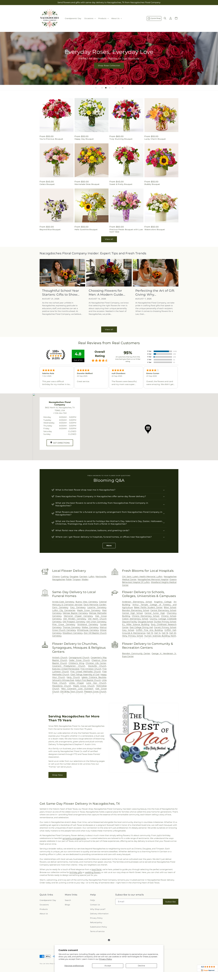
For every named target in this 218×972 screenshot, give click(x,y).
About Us (44, 913)
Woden (85, 579)
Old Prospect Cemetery (74, 621)
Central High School (132, 613)
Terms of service (97, 931)
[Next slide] (116, 88)
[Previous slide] (96, 88)
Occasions (44, 905)
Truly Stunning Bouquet (121, 139)
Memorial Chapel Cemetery (78, 616)
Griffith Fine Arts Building (149, 630)
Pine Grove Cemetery (63, 624)
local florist (97, 869)
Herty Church (73, 677)
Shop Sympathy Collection (109, 69)
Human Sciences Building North (160, 636)
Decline (141, 965)
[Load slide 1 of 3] (102, 88)
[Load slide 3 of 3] (110, 88)
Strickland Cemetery (87, 624)
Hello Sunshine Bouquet (86, 229)
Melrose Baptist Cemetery (75, 613)
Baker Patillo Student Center (148, 607)
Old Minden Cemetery (74, 619)
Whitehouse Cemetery (88, 630)
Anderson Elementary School (137, 602)
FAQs (92, 900)
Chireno (56, 576)
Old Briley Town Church (71, 691)
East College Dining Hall (141, 627)
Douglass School (145, 621)
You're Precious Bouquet (51, 139)
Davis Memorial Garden (95, 604)
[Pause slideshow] (122, 88)
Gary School (128, 630)
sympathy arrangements (74, 838)
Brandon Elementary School (135, 610)
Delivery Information (99, 913)
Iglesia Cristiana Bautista (93, 677)
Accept (107, 965)
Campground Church (79, 657)
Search (68, 900)
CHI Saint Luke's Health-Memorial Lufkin (142, 576)
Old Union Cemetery (96, 621)
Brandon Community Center (136, 653)
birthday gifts (76, 872)
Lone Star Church (96, 683)
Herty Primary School (132, 636)
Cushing (65, 576)
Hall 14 (157, 633)
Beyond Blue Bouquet (50, 229)
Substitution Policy (98, 927)
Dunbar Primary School (165, 621)
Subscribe (170, 901)
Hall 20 (172, 633)
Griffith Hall (170, 630)
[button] (90, 18)
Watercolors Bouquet (154, 229)
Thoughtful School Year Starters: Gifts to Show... (60, 292)
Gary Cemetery (77, 607)
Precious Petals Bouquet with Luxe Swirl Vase (126, 230)
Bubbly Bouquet (152, 184)
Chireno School (168, 616)
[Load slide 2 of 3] (106, 88)
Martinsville (101, 576)
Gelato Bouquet (47, 184)
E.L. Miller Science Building (135, 624)
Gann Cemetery (60, 607)
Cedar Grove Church (79, 660)
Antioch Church (59, 657)
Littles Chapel (76, 683)
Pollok (69, 579)
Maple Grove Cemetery (88, 610)
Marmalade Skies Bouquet (87, 184)
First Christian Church (90, 669)
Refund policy (96, 922)
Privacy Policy (105, 959)
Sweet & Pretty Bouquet (121, 184)
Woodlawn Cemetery (72, 633)
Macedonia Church (61, 686)
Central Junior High (155, 613)
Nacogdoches (58, 579)
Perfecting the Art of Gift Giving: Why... (155, 292)
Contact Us (95, 905)
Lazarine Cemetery (96, 607)
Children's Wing (76, 663)
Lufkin (91, 576)
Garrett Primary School (165, 627)
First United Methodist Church (85, 671)
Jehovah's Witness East (63, 680)
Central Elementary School (163, 610)
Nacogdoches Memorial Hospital (153, 579)
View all (109, 239)
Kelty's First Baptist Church (88, 680)
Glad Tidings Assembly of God (84, 674)
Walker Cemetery (90, 627)
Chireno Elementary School (145, 616)
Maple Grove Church (83, 686)
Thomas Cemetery (71, 627)
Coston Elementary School (135, 619)
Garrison (83, 576)
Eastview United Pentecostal (65, 669)
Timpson (77, 579)
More (109, 545)
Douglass (74, 576)
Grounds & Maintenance (133, 633)
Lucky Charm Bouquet (155, 139)
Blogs (67, 905)
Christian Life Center (96, 663)
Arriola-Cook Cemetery (63, 602)
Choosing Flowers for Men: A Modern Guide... (107, 292)
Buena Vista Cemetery (87, 602)
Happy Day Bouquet (84, 139)
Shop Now (57, 775)
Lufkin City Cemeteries (63, 610)
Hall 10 (150, 633)
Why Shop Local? (97, 909)
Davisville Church (97, 666)
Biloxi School (170, 607)
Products (44, 909)
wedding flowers (92, 872)
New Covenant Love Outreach (77, 688)
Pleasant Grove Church (95, 691)
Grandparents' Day (48, 900)
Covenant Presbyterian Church (68, 666)
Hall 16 (165, 633)
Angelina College (162, 602)
